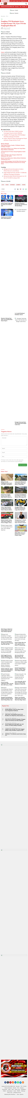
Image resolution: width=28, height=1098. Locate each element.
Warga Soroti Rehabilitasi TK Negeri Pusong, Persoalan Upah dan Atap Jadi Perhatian (7, 643)
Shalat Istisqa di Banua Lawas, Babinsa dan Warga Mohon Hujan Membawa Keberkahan (13, 149)
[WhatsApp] (18, 1082)
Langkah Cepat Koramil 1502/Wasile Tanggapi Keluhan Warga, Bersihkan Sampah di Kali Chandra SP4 (14, 730)
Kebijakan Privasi (17, 1092)
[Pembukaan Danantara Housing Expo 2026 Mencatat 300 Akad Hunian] (21, 198)
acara (3, 184)
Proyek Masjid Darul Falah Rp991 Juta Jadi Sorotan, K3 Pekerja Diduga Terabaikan (14, 725)
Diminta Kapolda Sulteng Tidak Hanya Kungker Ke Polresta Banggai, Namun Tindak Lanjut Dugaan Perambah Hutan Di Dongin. (7, 521)
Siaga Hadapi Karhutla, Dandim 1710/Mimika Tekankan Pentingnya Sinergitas (13, 146)
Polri (13, 1089)
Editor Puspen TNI (7, 28)
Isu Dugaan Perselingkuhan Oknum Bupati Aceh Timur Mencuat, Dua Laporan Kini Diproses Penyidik (21, 496)
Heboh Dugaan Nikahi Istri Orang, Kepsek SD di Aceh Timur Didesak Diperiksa (6, 630)
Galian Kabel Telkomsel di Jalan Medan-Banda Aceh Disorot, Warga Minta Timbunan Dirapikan (20, 483)
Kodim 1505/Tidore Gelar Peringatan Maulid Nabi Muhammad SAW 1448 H (11, 155)
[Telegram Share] (23, 189)
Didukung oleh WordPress (9, 1094)
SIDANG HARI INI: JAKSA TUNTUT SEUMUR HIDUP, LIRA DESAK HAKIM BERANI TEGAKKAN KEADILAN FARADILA (7, 670)
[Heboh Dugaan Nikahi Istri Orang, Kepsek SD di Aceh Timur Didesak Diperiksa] (7, 576)
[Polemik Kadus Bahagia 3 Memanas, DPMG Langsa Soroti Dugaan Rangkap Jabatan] (21, 663)
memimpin (12, 184)
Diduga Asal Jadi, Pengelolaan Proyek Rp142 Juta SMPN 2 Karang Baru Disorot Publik (6, 483)
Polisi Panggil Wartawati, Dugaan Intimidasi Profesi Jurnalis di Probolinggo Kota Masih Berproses (7, 656)
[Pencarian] (26, 4)
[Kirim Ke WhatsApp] (26, 189)
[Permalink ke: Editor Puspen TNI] (2, 28)
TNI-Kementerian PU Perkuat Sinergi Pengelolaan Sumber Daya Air (13, 152)
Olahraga (23, 1090)
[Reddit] (13, 1082)
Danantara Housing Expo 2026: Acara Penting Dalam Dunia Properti (6, 319)
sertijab (23, 184)
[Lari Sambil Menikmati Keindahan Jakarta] (21, 260)
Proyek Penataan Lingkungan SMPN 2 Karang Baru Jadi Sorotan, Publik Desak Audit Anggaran (7, 684)
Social (15, 1090)
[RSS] (23, 1082)
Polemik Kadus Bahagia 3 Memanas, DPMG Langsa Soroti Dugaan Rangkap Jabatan (20, 669)
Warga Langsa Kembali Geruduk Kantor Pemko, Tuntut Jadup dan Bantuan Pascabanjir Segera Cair (6, 509)
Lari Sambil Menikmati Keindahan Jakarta (20, 314)
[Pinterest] (10, 1082)
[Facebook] (5, 1082)
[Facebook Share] (15, 189)
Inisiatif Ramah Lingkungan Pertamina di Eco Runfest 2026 (7, 204)
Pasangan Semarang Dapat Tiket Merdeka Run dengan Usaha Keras (20, 423)
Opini (9, 1089)
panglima (18, 184)
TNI (1, 19)
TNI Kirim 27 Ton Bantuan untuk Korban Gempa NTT (15, 734)
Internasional (9, 1090)
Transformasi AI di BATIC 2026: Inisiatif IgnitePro (6, 218)
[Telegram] (20, 1082)
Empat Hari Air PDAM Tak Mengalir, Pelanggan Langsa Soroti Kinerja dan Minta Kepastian (15, 720)
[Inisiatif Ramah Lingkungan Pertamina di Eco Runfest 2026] (7, 198)
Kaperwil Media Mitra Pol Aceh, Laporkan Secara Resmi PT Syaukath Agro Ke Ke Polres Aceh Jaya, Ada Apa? (21, 644)
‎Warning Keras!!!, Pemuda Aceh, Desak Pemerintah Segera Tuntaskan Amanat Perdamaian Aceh (20, 521)
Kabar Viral (17, 1089)
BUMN (18, 1090)
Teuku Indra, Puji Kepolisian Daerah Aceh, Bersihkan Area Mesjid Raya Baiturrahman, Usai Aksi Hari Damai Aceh (15, 715)
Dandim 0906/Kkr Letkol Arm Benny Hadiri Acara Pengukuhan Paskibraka (14, 710)
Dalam (2, 52)
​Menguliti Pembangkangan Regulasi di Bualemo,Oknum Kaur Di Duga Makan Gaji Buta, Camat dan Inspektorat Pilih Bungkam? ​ (7, 699)
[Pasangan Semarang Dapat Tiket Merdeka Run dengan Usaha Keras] (21, 369)
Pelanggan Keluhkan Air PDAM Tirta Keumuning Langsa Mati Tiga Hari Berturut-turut (20, 509)
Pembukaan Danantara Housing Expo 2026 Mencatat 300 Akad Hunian (21, 204)
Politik (4, 1090)
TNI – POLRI (23, 1086)
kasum (7, 184)
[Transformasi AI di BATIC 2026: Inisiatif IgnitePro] (7, 212)
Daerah (14, 1087)
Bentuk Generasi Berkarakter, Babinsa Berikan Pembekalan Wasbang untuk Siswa (13, 159)
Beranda (18, 1086)
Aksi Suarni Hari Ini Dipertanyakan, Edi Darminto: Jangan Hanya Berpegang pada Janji (20, 656)
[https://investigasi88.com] (5, 3)
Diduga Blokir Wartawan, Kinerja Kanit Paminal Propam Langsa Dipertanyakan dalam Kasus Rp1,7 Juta (21, 534)
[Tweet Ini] (18, 189)
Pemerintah (4, 1089)
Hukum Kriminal (8, 1087)
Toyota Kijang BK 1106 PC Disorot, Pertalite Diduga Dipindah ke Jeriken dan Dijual (20, 683)
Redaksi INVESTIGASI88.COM (8, 1086)
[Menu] (2, 3)
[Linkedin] (15, 1082)
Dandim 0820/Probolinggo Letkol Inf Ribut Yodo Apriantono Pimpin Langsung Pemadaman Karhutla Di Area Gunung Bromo (13, 162)
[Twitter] (8, 1082)
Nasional (21, 1087)
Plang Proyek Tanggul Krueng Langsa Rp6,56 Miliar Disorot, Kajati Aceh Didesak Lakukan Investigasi (7, 496)
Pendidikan (23, 1089)
